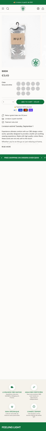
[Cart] (43, 8)
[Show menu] (3, 8)
